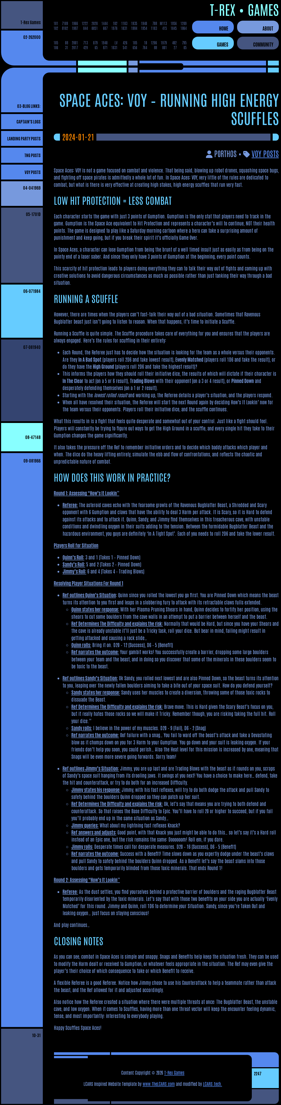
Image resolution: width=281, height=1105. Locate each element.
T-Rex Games (30, 22)
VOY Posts (33, 172)
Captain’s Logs (28, 121)
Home (223, 28)
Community (263, 44)
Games (222, 44)
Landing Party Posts (24, 138)
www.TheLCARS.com (159, 1084)
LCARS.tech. (212, 1084)
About (268, 28)
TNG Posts (32, 155)
